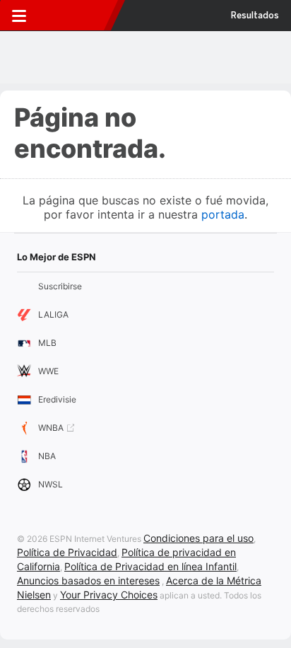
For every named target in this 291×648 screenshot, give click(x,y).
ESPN (73, 15)
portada (222, 214)
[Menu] (19, 15)
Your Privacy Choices (109, 595)
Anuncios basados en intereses (88, 580)
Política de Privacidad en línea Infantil (150, 566)
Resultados (255, 16)
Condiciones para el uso (198, 538)
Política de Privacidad (67, 552)
